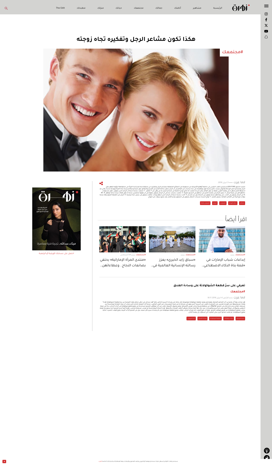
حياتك (119, 8)
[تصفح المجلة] (267, 458)
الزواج (215, 203)
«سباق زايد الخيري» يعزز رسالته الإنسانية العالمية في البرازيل (174, 263)
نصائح (242, 203)
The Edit (60, 8)
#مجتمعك (240, 255)
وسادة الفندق (202, 318)
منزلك (100, 8)
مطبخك (81, 8)
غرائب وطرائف (228, 318)
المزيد (100, 461)
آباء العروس (191, 318)
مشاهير (197, 8)
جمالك (158, 8)
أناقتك (177, 8)
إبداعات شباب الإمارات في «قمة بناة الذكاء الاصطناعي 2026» (224, 263)
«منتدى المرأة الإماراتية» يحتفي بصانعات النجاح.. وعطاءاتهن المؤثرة (123, 263)
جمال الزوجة (232, 203)
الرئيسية (217, 8)
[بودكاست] (267, 450)
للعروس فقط (205, 203)
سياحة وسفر (240, 318)
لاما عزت (239, 182)
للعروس (222, 203)
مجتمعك (138, 8)
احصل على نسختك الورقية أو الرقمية (56, 253)
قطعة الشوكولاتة (215, 318)
